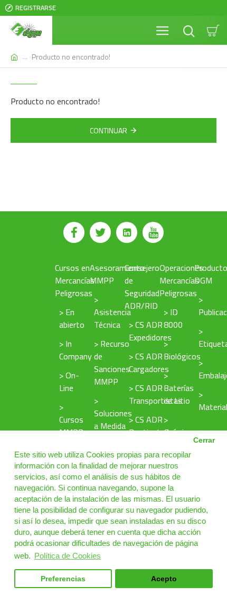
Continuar (108, 130)
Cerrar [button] (204, 440)
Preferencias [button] (63, 579)
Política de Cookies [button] (67, 555)
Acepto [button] (164, 579)
